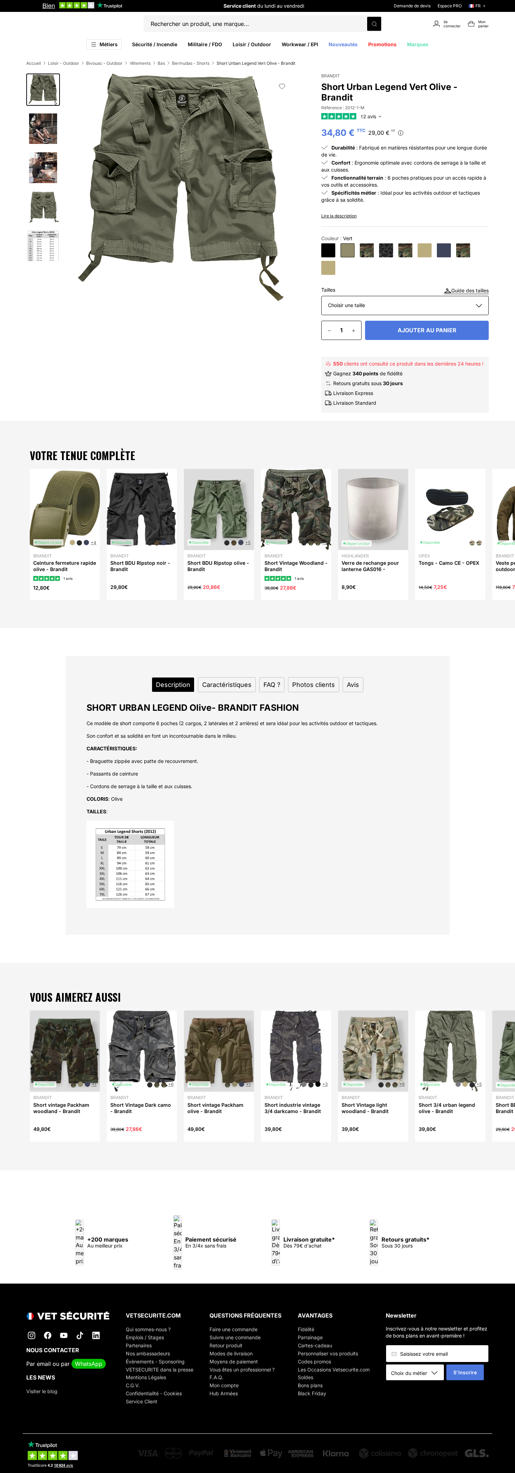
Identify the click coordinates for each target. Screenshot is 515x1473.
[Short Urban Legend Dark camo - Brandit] (386, 250)
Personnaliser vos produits (328, 1353)
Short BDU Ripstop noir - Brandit (140, 566)
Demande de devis (412, 5)
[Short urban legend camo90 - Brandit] (463, 250)
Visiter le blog (41, 1391)
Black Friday (312, 1393)
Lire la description (339, 215)
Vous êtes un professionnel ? (242, 1370)
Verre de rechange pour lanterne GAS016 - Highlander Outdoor (370, 569)
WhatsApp (88, 1363)
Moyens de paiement (234, 1361)
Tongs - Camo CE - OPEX (449, 563)
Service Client (141, 1401)
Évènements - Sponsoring (155, 1361)
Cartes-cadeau (315, 1345)
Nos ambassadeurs (148, 1353)
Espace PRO (450, 5)
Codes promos (314, 1361)
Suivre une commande (235, 1337)
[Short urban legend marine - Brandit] (444, 250)
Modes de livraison (231, 1353)
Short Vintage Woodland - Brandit (296, 566)
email (44, 1363)
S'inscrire (465, 1372)
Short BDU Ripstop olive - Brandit (218, 566)
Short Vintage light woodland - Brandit (365, 1108)
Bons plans (310, 1385)
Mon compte (224, 1385)
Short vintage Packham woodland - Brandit (61, 1108)
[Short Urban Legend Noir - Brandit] (328, 250)
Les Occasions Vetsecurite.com (334, 1370)
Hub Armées (224, 1393)
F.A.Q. (216, 1377)
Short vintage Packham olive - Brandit (215, 1108)
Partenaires (139, 1345)
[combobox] (417, 1372)
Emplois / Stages (145, 1337)
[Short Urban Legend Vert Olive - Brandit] (348, 250)
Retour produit (226, 1345)
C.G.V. (133, 1385)
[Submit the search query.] (374, 24)
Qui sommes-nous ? (148, 1329)
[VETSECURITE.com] (67, 1316)
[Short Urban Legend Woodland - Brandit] (367, 250)
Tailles (328, 290)
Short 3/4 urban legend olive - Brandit (447, 1108)
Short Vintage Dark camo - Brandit (140, 1108)
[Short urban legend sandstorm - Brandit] (425, 250)
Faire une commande (234, 1329)
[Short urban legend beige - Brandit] (328, 268)
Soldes (305, 1377)
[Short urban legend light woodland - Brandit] (405, 250)
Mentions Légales (146, 1377)
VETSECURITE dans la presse (159, 1370)
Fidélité (306, 1329)
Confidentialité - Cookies (154, 1393)
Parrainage (310, 1337)
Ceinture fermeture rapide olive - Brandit (64, 566)
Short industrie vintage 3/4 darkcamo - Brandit (293, 1108)
